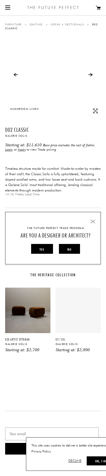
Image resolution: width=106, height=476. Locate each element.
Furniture (13, 24)
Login (9, 149)
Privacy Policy (41, 451)
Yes (42, 249)
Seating (36, 24)
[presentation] (15, 74)
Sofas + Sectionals (67, 24)
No (69, 249)
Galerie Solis (16, 136)
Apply (22, 149)
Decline (75, 461)
